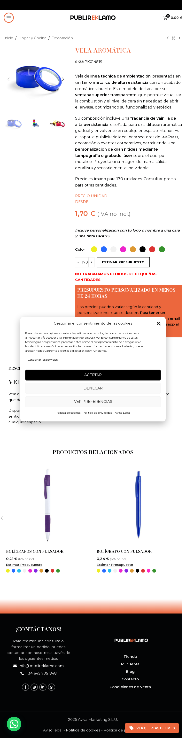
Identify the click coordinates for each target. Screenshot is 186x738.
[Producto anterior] (168, 38)
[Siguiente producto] (179, 38)
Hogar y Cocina (32, 38)
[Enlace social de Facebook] (25, 687)
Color (80, 249)
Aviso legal (52, 730)
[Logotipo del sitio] (93, 17)
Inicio (8, 38)
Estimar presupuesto (123, 262)
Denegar (93, 388)
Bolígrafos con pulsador (35, 551)
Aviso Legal (123, 412)
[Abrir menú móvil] (8, 18)
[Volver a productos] (174, 38)
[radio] (94, 249)
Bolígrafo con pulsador (124, 551)
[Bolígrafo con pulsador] (138, 505)
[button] (158, 323)
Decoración (62, 38)
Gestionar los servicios (43, 359)
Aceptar (93, 375)
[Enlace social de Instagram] (34, 687)
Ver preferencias (93, 401)
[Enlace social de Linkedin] (42, 687)
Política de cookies (67, 412)
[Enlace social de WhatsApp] (51, 687)
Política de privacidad (97, 412)
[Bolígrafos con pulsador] (47, 505)
